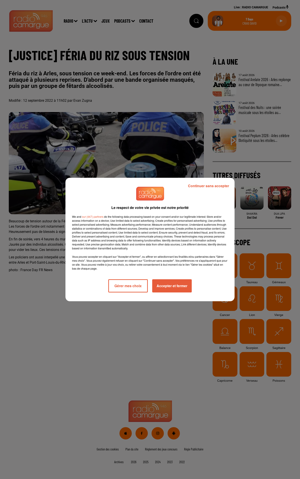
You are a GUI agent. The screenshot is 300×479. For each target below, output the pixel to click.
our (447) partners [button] (92, 216)
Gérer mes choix (128, 285)
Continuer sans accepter (208, 185)
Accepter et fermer (172, 285)
